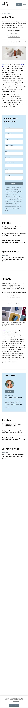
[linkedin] (11, 41)
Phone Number (9, 145)
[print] (25, 41)
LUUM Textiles (21, 292)
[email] (19, 41)
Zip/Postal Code (9, 163)
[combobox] (14, 172)
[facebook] (9, 41)
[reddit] (16, 41)
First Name (8, 127)
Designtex (17, 30)
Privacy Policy (16, 701)
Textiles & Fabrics (6, 13)
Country (8, 169)
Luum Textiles (6, 331)
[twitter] (14, 41)
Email (7, 139)
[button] (3, 4)
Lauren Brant (6, 292)
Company (7, 151)
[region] (14, 702)
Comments (8, 175)
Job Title (8, 157)
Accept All (14, 705)
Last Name (8, 133)
